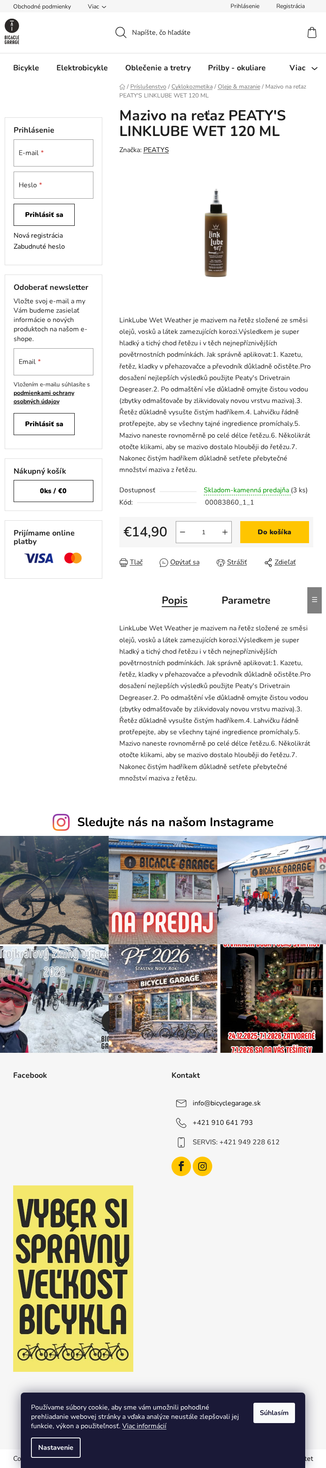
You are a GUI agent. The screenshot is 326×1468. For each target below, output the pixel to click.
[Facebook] (181, 1166)
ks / (53, 491)
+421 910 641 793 (223, 1122)
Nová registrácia (38, 235)
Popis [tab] (175, 600)
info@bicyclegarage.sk (227, 1103)
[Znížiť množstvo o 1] (182, 532)
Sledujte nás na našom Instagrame (175, 822)
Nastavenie (55, 1447)
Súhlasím (274, 1413)
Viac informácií (144, 1426)
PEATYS (156, 150)
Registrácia (290, 6)
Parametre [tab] (246, 600)
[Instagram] (202, 1166)
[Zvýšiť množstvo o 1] (225, 532)
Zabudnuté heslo (39, 246)
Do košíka (274, 532)
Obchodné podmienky (42, 7)
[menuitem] (26, 67)
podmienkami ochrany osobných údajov (44, 397)
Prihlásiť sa (44, 214)
